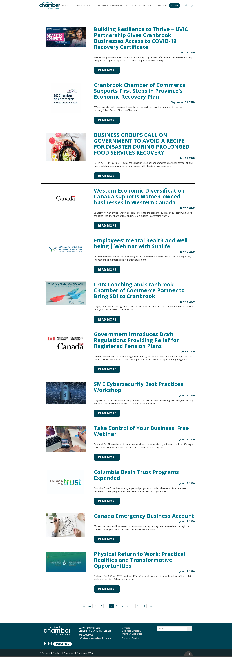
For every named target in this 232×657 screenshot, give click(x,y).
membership (81, 5)
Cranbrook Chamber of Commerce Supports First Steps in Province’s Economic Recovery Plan (140, 90)
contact (161, 5)
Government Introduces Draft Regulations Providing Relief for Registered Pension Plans (136, 340)
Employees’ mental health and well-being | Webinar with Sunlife (141, 243)
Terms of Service (130, 638)
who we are (63, 5)
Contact (126, 627)
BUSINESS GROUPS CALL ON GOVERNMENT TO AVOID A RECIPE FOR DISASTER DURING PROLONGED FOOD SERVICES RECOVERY (142, 143)
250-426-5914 (86, 635)
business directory (142, 5)
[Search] (189, 628)
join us (174, 5)
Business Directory (131, 630)
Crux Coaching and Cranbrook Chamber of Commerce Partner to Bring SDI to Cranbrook (139, 290)
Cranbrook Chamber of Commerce (69, 653)
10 (143, 606)
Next (151, 606)
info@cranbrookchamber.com (95, 638)
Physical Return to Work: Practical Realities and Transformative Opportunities (139, 559)
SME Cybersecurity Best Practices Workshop (138, 386)
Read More (107, 70)
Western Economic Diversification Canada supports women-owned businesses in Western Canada (139, 196)
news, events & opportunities (110, 5)
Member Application (132, 633)
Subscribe (62, 643)
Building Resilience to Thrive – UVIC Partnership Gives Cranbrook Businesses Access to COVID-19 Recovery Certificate (141, 37)
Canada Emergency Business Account (144, 515)
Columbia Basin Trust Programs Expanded (136, 474)
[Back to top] (224, 649)
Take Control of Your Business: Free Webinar (141, 431)
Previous (86, 606)
